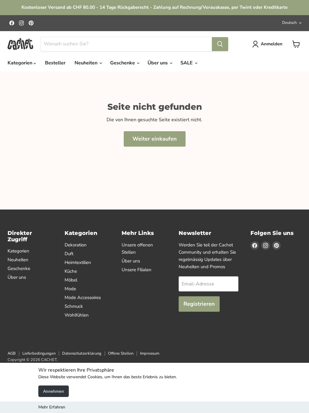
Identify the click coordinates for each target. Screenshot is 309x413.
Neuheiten (87, 63)
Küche (71, 271)
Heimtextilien (78, 262)
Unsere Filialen (136, 270)
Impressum (149, 353)
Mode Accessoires (83, 297)
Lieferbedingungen (39, 353)
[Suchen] (220, 44)
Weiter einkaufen (154, 138)
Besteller (55, 63)
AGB (12, 353)
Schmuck (74, 306)
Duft (69, 254)
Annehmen (53, 391)
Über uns (158, 63)
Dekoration (76, 245)
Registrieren (199, 303)
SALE (187, 63)
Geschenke (123, 63)
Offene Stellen (120, 353)
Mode (70, 289)
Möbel (71, 280)
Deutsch (289, 22)
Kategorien (20, 63)
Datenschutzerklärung (81, 353)
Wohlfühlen (77, 315)
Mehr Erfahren (51, 407)
